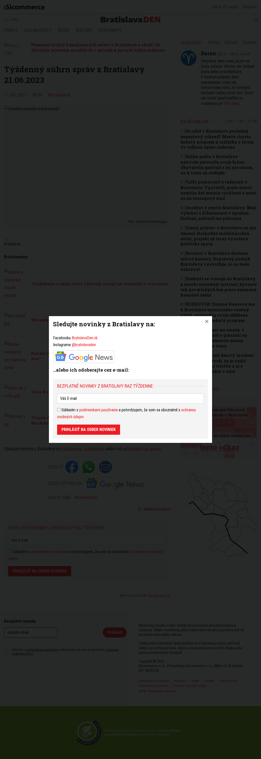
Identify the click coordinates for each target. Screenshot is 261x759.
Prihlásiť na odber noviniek (88, 429)
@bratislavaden (84, 344)
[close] (207, 321)
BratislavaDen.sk (85, 337)
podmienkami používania (98, 409)
